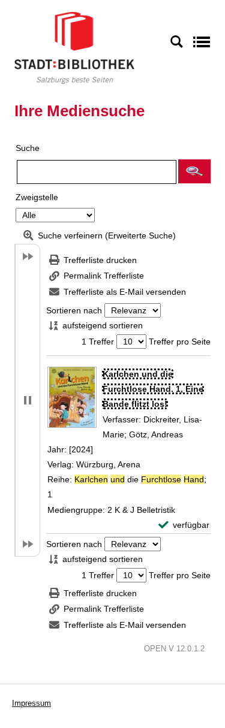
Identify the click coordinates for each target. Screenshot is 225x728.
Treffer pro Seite (180, 341)
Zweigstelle (37, 197)
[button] (194, 171)
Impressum (31, 703)
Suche (28, 148)
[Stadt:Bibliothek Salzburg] (74, 47)
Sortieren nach (74, 310)
